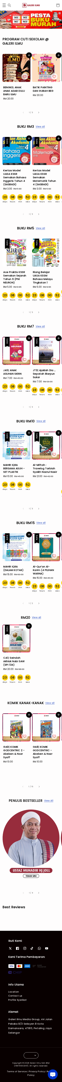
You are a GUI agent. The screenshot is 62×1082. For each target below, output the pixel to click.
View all (40, 126)
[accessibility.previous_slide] (23, 893)
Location (13, 991)
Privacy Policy (37, 1071)
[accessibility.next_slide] (38, 893)
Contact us (15, 995)
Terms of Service (17, 1071)
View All (48, 800)
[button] (4, 5)
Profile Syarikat (17, 1000)
